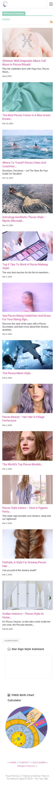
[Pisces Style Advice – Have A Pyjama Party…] (27, 489)
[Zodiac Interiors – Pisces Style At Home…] (27, 595)
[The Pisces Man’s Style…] (27, 354)
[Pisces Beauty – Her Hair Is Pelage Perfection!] (27, 398)
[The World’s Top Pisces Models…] (27, 445)
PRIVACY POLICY (26, 766)
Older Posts (11, 641)
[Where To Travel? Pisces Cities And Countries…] (27, 144)
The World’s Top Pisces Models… (22, 464)
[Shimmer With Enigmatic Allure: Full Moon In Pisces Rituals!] (27, 42)
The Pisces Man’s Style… (17, 373)
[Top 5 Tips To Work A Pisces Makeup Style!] (27, 246)
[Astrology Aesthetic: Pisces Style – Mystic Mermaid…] (27, 198)
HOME (13, 762)
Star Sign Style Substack (27, 649)
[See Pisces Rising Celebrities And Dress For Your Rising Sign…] (27, 297)
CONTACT (24, 762)
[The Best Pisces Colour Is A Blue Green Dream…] (27, 96)
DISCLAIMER (39, 762)
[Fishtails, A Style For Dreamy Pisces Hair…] (27, 544)
